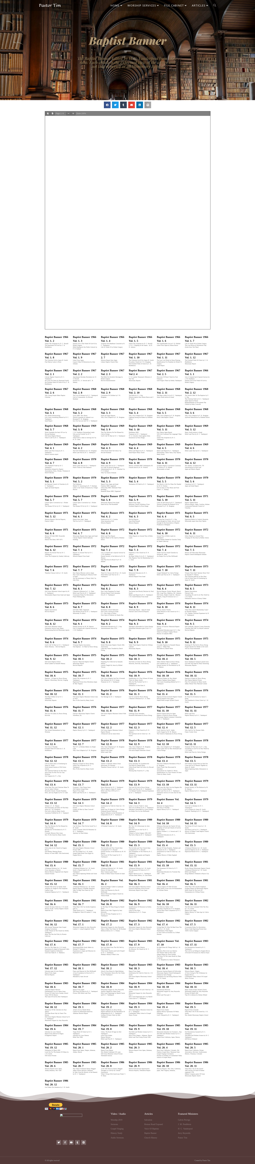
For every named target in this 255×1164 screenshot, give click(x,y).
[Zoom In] (73, 113)
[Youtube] (71, 1142)
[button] (107, 105)
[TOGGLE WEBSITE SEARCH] (214, 5)
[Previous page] (48, 113)
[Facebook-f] (65, 1142)
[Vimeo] (83, 1142)
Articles (148, 1113)
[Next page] (52, 113)
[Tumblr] (77, 1142)
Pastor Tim (50, 5)
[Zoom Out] (68, 113)
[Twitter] (58, 1142)
